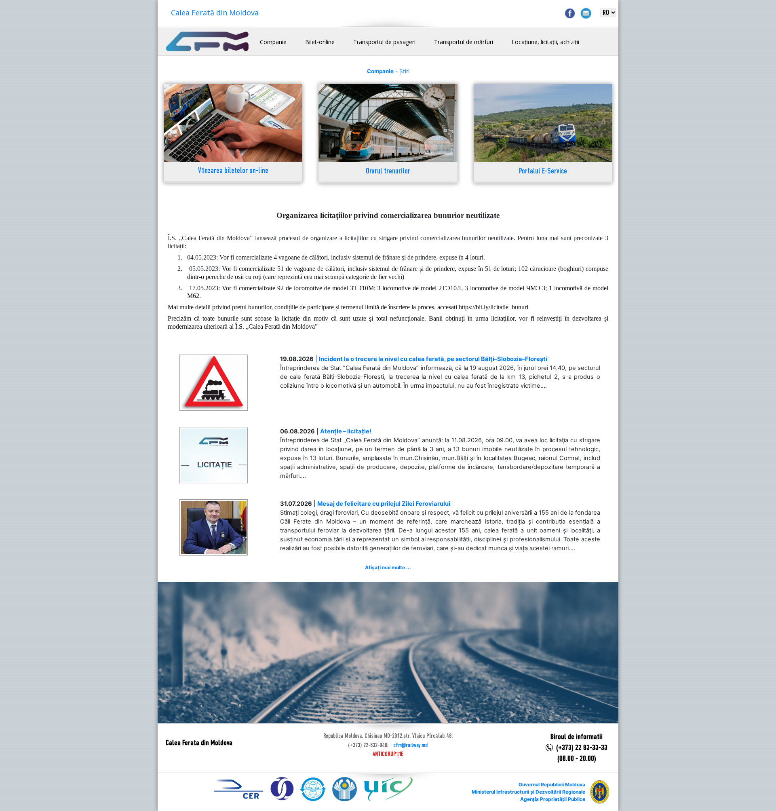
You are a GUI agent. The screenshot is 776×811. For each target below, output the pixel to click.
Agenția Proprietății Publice (552, 799)
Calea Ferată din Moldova (215, 12)
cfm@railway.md (410, 745)
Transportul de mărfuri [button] (463, 42)
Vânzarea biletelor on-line (233, 171)
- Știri (388, 71)
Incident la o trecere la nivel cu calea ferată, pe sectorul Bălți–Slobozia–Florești (433, 359)
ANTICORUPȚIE (388, 754)
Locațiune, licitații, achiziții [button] (545, 42)
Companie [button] (273, 42)
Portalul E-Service (543, 171)
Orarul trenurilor (388, 171)
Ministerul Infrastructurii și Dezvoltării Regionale (528, 792)
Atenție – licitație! (345, 431)
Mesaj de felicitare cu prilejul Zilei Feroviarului (383, 503)
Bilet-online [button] (320, 42)
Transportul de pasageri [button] (384, 42)
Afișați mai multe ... (388, 567)
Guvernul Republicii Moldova (552, 784)
